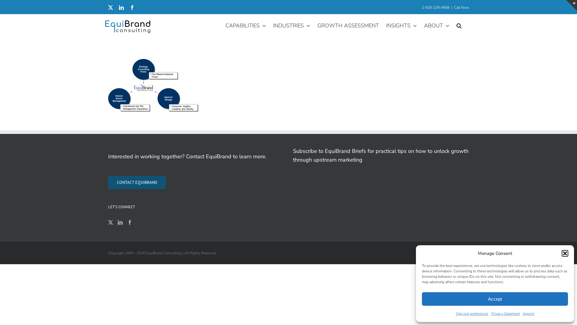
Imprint (528, 313)
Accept (495, 299)
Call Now (461, 7)
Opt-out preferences (472, 313)
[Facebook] (129, 222)
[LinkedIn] (120, 222)
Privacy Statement (505, 313)
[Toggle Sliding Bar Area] (571, 5)
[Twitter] (110, 222)
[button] (565, 253)
